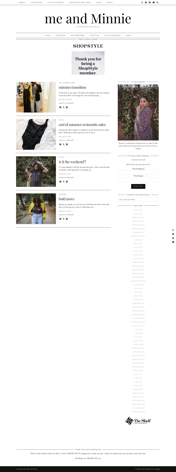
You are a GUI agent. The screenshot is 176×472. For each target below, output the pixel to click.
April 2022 (138, 214)
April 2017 (138, 385)
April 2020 (138, 255)
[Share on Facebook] (60, 107)
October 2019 (138, 277)
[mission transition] (36, 97)
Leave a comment (66, 103)
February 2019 (138, 303)
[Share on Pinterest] (66, 107)
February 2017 (138, 393)
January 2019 (138, 307)
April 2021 (138, 243)
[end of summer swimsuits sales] (36, 134)
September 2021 (138, 236)
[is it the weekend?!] (36, 171)
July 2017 (138, 374)
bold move (66, 198)
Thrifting (61, 35)
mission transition (72, 87)
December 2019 (138, 270)
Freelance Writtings (80, 2)
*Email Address (138, 169)
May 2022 (138, 210)
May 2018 (138, 337)
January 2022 (138, 221)
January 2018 (138, 352)
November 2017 (138, 359)
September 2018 (138, 322)
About (22, 2)
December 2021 (138, 225)
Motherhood (78, 35)
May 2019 (138, 292)
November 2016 (138, 404)
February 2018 (138, 348)
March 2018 (138, 344)
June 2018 (138, 333)
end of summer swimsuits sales (82, 124)
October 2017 (138, 363)
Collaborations (67, 83)
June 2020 (138, 251)
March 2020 (138, 258)
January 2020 (138, 266)
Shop (99, 2)
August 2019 (138, 285)
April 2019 (138, 296)
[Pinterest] (146, 2)
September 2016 (138, 412)
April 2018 (138, 341)
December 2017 (138, 356)
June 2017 (138, 378)
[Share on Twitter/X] (63, 107)
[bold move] (36, 208)
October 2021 (138, 232)
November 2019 (138, 273)
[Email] (154, 2)
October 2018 (138, 318)
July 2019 (138, 288)
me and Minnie (88, 18)
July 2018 (138, 329)
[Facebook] (150, 2)
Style (48, 35)
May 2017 (138, 382)
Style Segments (56, 2)
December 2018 (138, 311)
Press (110, 2)
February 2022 (138, 217)
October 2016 (138, 408)
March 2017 (138, 389)
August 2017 (138, 370)
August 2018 (138, 326)
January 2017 (138, 397)
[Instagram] (142, 2)
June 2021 (138, 240)
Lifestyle (94, 35)
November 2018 (138, 314)
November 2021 (138, 228)
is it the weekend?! (72, 161)
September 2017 (138, 367)
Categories (37, 2)
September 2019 (138, 281)
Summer (62, 194)
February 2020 (138, 262)
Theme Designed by (147, 469)
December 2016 (138, 400)
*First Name (138, 176)
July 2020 (138, 247)
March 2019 (138, 299)
